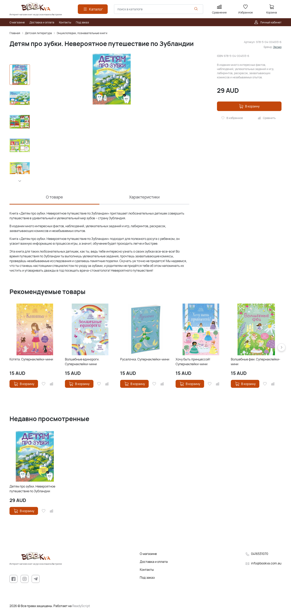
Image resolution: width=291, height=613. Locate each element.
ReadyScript (81, 606)
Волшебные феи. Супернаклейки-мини (255, 361)
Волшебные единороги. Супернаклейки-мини (82, 361)
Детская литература (38, 33)
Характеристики (144, 197)
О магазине (148, 554)
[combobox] (158, 9)
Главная (15, 33)
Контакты (147, 569)
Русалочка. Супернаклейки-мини (144, 359)
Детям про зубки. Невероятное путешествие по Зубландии (32, 488)
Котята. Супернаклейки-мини (31, 359)
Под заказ (147, 577)
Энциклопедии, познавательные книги (82, 33)
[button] (19, 181)
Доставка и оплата (154, 561)
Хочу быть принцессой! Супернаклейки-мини (193, 361)
